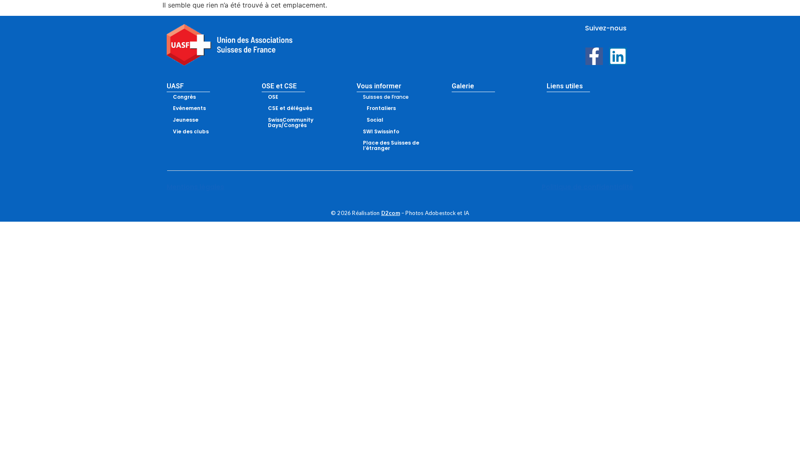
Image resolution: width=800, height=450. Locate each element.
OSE (273, 96)
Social (375, 119)
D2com (390, 213)
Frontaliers (381, 108)
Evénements (189, 108)
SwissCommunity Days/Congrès (290, 122)
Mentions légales (195, 187)
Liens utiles (565, 86)
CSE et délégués (290, 108)
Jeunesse (185, 119)
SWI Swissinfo (381, 131)
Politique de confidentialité (587, 187)
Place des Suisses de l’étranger (391, 145)
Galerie (463, 86)
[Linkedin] (618, 56)
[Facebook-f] (594, 56)
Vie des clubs (191, 131)
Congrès (184, 96)
